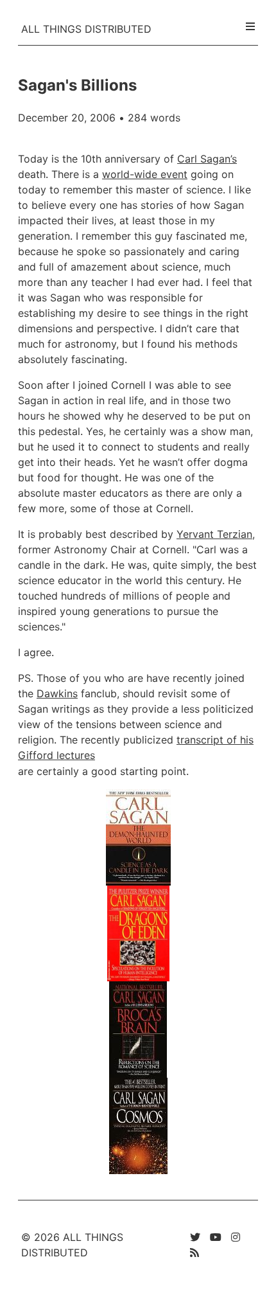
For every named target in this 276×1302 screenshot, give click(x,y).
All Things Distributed (86, 28)
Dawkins (57, 693)
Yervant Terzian (214, 534)
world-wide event (144, 174)
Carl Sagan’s (207, 158)
